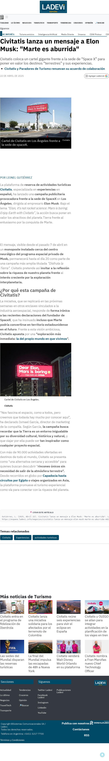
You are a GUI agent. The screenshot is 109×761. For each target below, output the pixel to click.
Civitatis (6, 189)
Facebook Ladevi (43, 696)
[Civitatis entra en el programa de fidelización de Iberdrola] (12, 607)
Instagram (43, 702)
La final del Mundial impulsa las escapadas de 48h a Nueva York (39, 663)
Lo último (15, 23)
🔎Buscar (99, 23)
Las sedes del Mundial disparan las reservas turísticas (12, 661)
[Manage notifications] (102, 754)
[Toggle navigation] (6, 17)
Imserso (82, 34)
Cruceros (78, 23)
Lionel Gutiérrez (19, 177)
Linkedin (42, 707)
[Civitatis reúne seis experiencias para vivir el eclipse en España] (69, 607)
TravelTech (39, 23)
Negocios (26, 23)
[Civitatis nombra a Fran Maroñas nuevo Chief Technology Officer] (97, 646)
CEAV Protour (96, 34)
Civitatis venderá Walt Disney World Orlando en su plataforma (68, 661)
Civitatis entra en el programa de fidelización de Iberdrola (11, 622)
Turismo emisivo (26, 34)
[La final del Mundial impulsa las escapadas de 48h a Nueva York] (40, 646)
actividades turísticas (46, 537)
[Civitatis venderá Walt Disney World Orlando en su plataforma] (69, 646)
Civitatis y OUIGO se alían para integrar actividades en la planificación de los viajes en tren (96, 625)
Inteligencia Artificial (47, 34)
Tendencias (65, 23)
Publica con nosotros (75, 723)
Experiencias (22, 537)
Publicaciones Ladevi (64, 691)
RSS (86, 735)
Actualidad (5, 690)
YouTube (42, 712)
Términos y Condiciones (12, 740)
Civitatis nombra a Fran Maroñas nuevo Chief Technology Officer (96, 663)
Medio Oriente (67, 34)
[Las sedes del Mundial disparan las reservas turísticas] (12, 646)
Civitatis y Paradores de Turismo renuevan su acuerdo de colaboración (54, 68)
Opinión (89, 23)
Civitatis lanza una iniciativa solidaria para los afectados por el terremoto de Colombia (40, 625)
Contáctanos (81, 729)
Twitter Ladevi (45, 690)
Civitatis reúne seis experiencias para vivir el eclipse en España (68, 623)
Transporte (52, 23)
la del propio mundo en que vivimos (41, 339)
